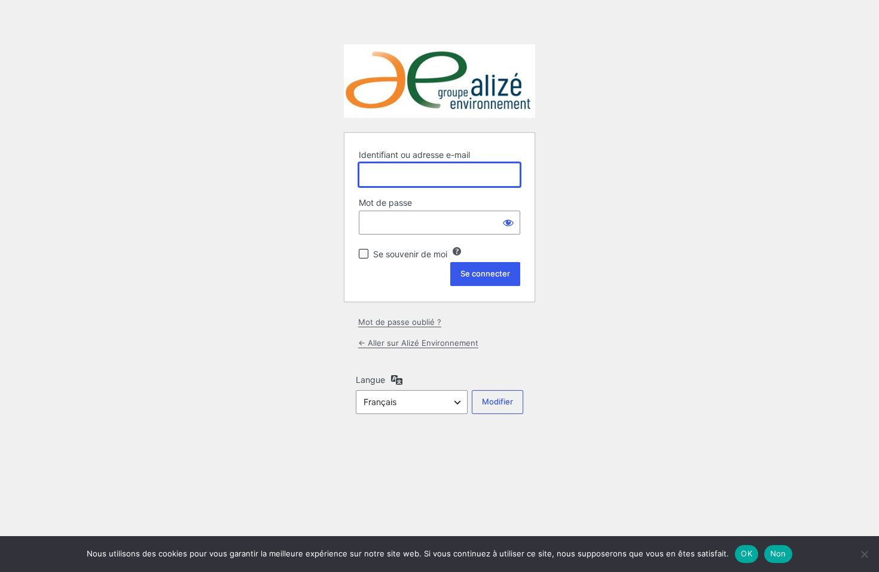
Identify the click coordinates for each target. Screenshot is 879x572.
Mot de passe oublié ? (399, 322)
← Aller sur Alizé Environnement (418, 343)
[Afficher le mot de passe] (508, 223)
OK (746, 553)
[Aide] (457, 251)
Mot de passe (385, 202)
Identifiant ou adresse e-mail (414, 155)
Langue (370, 380)
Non (778, 553)
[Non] (864, 554)
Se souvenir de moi (410, 254)
